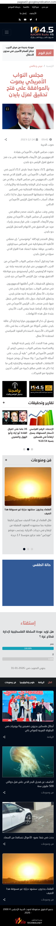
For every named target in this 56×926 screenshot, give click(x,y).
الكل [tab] (50, 682)
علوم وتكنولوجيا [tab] (27, 682)
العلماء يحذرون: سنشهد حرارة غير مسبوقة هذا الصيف (28, 511)
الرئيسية (50, 65)
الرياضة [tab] (41, 682)
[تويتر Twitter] (30, 19)
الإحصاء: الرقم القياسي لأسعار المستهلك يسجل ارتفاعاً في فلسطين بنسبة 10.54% (41, 434)
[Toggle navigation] (6, 32)
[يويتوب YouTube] (25, 19)
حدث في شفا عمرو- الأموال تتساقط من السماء (29, 837)
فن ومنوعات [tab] (10, 682)
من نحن (45, 7)
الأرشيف (32, 13)
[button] (32, 449)
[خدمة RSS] (19, 19)
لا (53, 654)
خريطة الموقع (14, 7)
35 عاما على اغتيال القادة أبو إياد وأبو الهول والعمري (17, 432)
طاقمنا (26, 7)
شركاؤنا (35, 7)
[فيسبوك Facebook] (36, 19)
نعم (52, 643)
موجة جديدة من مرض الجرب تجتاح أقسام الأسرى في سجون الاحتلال (18, 51)
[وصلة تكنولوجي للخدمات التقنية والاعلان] (28, 920)
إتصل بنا (23, 13)
